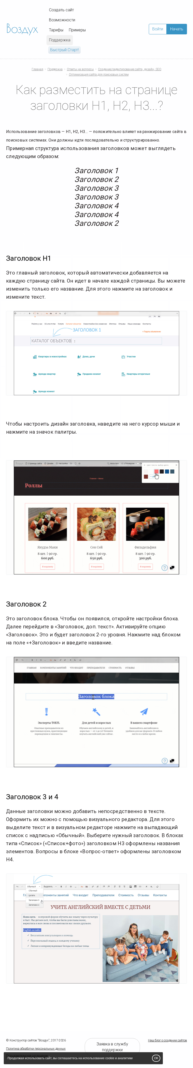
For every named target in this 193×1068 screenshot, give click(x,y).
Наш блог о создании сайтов (167, 1040)
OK (156, 1058)
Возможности (62, 20)
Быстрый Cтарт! (64, 49)
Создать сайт (61, 10)
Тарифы (56, 30)
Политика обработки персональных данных (36, 1048)
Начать (176, 29)
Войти (157, 29)
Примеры (77, 30)
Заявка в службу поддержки (112, 1047)
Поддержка (59, 40)
